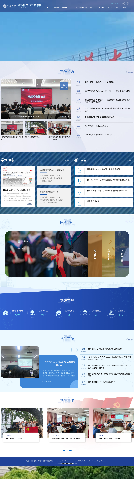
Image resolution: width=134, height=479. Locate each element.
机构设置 (65, 8)
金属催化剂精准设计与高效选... (52, 170)
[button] (62, 116)
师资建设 (83, 8)
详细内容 (29, 204)
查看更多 (68, 160)
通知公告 (126, 8)
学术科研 (100, 8)
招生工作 (109, 8)
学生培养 (91, 8)
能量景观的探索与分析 (49, 192)
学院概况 (57, 8)
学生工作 (117, 8)
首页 (48, 8)
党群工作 (74, 8)
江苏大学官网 (114, 3)
